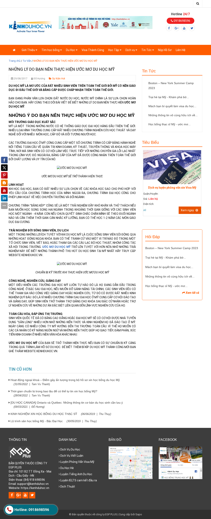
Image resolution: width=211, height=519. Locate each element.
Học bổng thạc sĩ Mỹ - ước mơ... (169, 124)
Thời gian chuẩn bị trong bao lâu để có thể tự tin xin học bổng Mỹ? (54, 393)
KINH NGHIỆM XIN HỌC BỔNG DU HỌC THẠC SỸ (61, 414)
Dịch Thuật (67, 486)
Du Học (71, 50)
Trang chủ (14, 60)
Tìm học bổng (50, 50)
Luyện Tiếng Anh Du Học (76, 474)
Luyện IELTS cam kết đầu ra (78, 480)
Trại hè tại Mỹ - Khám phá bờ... (168, 97)
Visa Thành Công (93, 50)
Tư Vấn (27, 60)
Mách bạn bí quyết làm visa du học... (172, 106)
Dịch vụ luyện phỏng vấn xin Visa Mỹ (172, 187)
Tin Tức (146, 50)
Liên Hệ (180, 50)
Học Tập (114, 50)
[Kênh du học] (30, 26)
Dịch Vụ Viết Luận (71, 455)
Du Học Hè (67, 468)
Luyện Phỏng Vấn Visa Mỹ (77, 461)
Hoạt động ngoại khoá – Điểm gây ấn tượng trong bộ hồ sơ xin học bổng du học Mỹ (65, 382)
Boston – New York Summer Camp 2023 (171, 85)
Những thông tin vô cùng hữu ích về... (173, 115)
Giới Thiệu (29, 50)
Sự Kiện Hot (58, 78)
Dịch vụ (130, 50)
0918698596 (181, 20)
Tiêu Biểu (150, 142)
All (144, 210)
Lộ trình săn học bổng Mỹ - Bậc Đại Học (54, 421)
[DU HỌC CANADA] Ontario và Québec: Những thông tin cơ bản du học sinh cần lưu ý (67, 404)
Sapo (138, 514)
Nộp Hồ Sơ (165, 50)
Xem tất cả (192, 292)
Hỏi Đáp (152, 237)
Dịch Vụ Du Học (70, 449)
